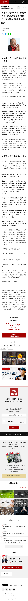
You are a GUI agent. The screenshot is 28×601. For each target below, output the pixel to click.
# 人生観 (18, 345)
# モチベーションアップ (6, 342)
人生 (3, 30)
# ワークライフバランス (6, 345)
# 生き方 (3, 348)
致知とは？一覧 (22, 487)
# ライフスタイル (20, 342)
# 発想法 (11, 348)
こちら (17, 277)
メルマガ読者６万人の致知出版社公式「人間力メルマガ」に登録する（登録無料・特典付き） (14, 409)
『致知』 (8, 271)
